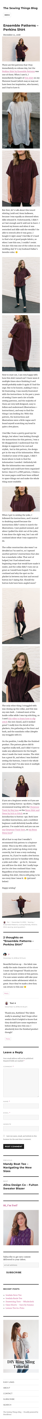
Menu (7, 15)
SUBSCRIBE (9, 1399)
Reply (6, 993)
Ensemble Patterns (10, 925)
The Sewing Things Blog (20, 8)
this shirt (29, 78)
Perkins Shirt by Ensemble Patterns (18, 71)
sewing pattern (19, 927)
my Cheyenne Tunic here (13, 829)
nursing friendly (25, 925)
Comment (8, 1067)
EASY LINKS (8, 1382)
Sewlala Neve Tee (14, 1295)
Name (6, 1102)
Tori (8, 922)
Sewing (30, 922)
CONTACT (7, 1393)
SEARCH (7, 1405)
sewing (10, 927)
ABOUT (6, 1388)
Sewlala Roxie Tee (14, 1298)
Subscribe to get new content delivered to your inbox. (17, 1258)
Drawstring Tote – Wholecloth (20, 1301)
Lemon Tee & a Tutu (15, 1308)
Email (6, 1113)
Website (7, 1124)
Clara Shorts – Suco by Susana (20, 1305)
